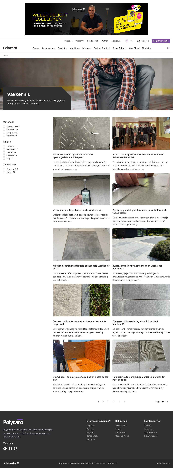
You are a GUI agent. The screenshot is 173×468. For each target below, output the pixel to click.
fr (131, 41)
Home (5, 55)
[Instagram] (16, 448)
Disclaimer (112, 463)
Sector (36, 48)
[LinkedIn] (5, 448)
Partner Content (102, 48)
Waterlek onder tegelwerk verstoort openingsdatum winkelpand (73, 156)
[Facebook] (10, 448)
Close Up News (122, 436)
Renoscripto (120, 425)
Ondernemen (48, 48)
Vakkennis (80, 41)
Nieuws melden (151, 436)
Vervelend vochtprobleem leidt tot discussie (78, 210)
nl (127, 41)
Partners (105, 41)
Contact (147, 425)
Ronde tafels (92, 436)
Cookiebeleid (87, 463)
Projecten (68, 41)
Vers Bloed (134, 48)
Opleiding (62, 48)
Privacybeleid (100, 463)
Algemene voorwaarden (69, 463)
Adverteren (149, 429)
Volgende (159, 403)
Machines (75, 48)
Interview (86, 48)
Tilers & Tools (119, 48)
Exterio (118, 429)
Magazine (116, 41)
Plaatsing (146, 48)
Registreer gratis (160, 41)
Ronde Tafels (93, 41)
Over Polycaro (150, 432)
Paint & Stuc (120, 432)
